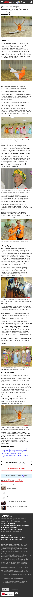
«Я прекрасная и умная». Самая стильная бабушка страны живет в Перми (17, 502)
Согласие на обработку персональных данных (14, 570)
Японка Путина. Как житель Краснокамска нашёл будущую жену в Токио (16, 452)
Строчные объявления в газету (11, 529)
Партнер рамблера (14, 589)
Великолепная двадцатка (13, 496)
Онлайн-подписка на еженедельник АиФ (15, 525)
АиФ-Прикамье (5, 38)
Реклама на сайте (7, 521)
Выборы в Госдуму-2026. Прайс (11, 532)
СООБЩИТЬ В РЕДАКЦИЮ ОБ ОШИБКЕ (12, 539)
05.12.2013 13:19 (4, 6)
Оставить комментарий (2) (16, 468)
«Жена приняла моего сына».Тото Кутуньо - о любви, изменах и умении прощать (17, 449)
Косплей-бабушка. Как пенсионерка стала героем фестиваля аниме (17, 507)
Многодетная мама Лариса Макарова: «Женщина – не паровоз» (15, 456)
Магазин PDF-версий (8, 523)
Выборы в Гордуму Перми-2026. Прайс (13, 537)
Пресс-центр (22, 519)
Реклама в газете (20, 521)
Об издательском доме (9, 519)
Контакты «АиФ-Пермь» (9, 527)
